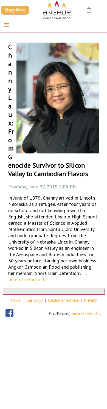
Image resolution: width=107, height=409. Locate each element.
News (15, 300)
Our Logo (34, 300)
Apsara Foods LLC (86, 313)
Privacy (90, 300)
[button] (89, 10)
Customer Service (63, 300)
